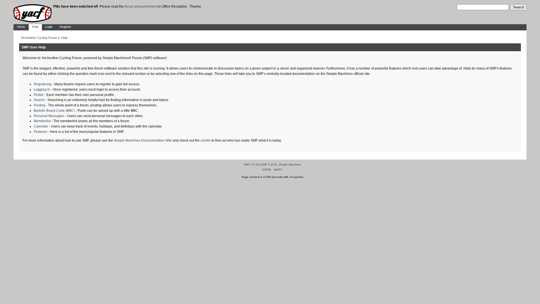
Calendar (41, 126)
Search (39, 100)
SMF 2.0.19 (251, 164)
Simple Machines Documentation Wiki (143, 140)
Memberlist (42, 121)
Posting (39, 105)
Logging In (42, 89)
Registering (42, 84)
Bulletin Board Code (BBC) (54, 111)
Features (40, 132)
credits (206, 140)
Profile (39, 95)
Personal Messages (49, 116)
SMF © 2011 (269, 164)
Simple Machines (290, 164)
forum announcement (141, 6)
